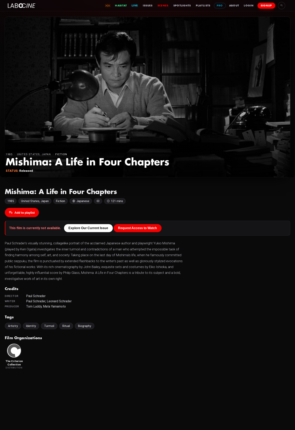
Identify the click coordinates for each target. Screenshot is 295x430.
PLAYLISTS (203, 5)
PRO (220, 5)
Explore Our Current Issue (88, 228)
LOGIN (249, 5)
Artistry (13, 326)
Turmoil (49, 326)
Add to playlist (24, 212)
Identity (31, 326)
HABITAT (121, 5)
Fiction (61, 154)
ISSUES (148, 5)
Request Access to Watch (137, 228)
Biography (84, 326)
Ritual (66, 326)
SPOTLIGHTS (182, 5)
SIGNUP (266, 5)
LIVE (135, 5)
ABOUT (234, 5)
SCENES (163, 5)
